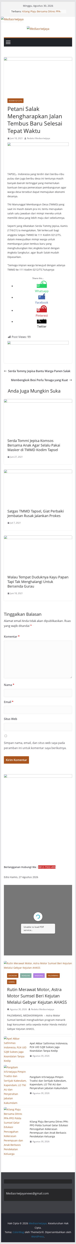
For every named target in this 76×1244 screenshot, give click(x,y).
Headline (26, 975)
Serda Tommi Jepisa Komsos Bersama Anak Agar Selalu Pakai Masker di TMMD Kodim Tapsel (33, 445)
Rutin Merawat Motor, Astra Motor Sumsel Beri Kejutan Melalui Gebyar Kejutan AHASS (37, 995)
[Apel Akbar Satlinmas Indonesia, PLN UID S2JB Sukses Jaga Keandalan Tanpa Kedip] (15, 1049)
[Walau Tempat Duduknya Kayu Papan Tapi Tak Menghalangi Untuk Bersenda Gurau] (38, 538)
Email (8, 702)
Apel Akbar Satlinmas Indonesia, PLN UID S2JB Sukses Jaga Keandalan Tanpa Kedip (49, 1047)
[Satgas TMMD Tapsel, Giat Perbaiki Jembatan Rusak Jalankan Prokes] (38, 472)
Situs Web (10, 719)
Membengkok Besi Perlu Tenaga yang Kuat (39, 380)
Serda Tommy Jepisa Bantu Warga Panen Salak (39, 371)
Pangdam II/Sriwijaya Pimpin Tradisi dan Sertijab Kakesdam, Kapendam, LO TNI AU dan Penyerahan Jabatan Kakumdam (49, 1082)
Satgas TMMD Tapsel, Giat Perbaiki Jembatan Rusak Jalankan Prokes (35, 513)
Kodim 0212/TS (15, 100)
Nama (9, 685)
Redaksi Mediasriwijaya (38, 138)
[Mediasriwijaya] (12, 19)
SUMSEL (11, 982)
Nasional (39, 975)
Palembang (53, 975)
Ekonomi (12, 975)
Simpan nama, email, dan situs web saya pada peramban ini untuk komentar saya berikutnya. (35, 745)
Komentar (12, 636)
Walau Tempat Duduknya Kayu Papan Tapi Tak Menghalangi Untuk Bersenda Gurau (37, 582)
